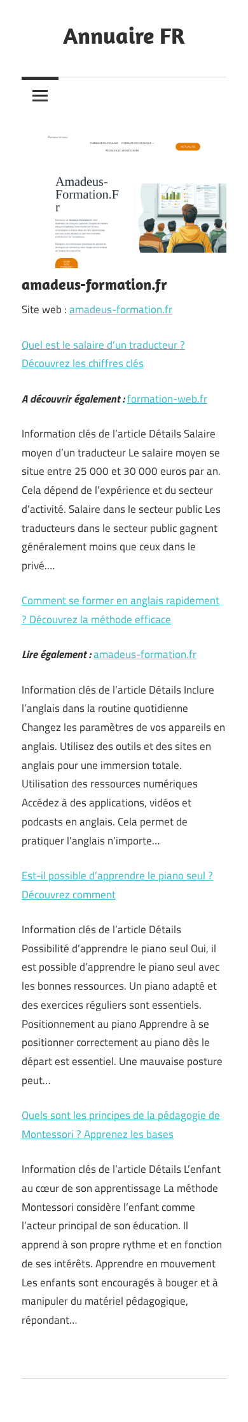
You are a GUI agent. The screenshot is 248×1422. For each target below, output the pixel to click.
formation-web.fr (167, 399)
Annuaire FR (124, 35)
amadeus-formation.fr (120, 309)
